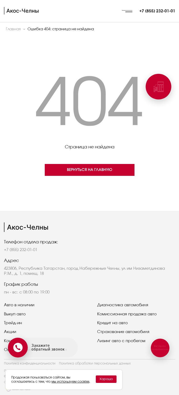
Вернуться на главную (89, 170)
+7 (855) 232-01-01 (157, 11)
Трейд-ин (13, 323)
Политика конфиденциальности (29, 363)
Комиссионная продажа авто (127, 314)
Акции (10, 332)
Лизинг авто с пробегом (121, 341)
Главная (13, 29)
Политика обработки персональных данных (95, 363)
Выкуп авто (15, 314)
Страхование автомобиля (123, 332)
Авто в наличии (19, 305)
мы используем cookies (70, 381)
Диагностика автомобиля (122, 305)
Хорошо (106, 379)
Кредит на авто (112, 323)
